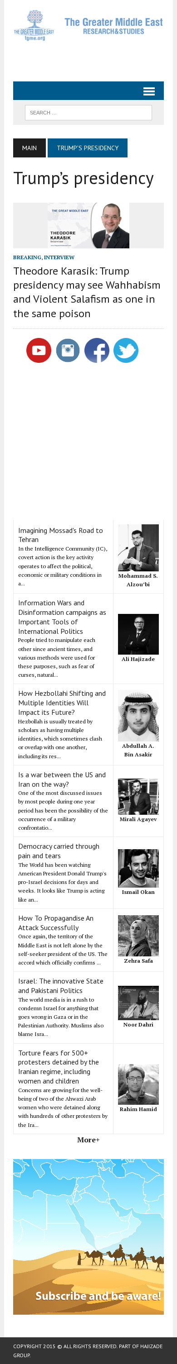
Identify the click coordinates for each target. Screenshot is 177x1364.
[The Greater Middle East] (88, 25)
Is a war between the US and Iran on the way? (62, 779)
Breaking (27, 257)
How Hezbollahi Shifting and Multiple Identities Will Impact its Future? (62, 703)
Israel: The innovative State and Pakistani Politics (60, 985)
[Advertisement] (95, 57)
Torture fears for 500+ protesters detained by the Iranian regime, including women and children (58, 1066)
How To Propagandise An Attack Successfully (55, 922)
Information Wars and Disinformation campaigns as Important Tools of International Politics (62, 616)
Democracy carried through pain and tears (58, 850)
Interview (59, 257)
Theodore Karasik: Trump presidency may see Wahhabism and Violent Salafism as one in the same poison (87, 292)
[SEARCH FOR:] (88, 111)
